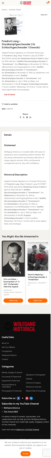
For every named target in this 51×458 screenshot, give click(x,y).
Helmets (29, 379)
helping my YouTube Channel (27, 430)
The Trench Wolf (11, 412)
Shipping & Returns (9, 355)
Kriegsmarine (9, 292)
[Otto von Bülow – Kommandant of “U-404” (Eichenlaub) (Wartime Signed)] (13, 259)
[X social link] (23, 117)
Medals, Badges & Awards (12, 372)
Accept (25, 454)
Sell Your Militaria (8, 347)
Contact (5, 359)
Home (4, 10)
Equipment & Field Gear (11, 381)
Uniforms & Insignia (33, 383)
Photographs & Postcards (12, 391)
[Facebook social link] (20, 117)
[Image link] (19, 326)
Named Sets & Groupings (36, 391)
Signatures (8, 290)
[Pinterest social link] (27, 117)
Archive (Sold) (15, 10)
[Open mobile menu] (3, 3)
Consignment (7, 351)
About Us (5, 343)
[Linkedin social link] (30, 117)
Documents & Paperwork (11, 377)
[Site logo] (25, 3)
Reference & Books (33, 387)
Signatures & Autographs (35, 375)
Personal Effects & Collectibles (9, 386)
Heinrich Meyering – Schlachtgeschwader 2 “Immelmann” (37, 277)
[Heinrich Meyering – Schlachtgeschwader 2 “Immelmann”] (37, 256)
